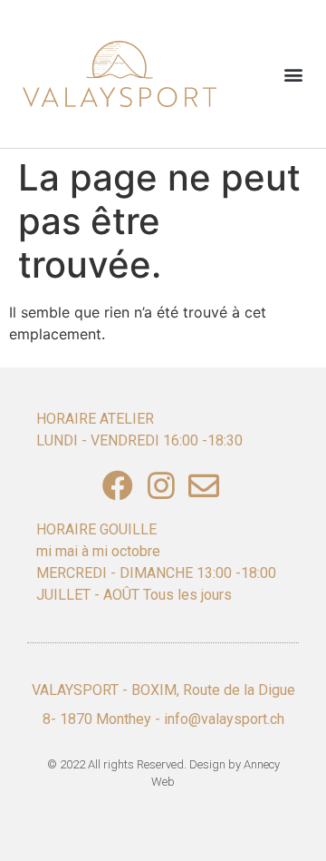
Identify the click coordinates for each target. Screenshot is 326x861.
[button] (293, 74)
